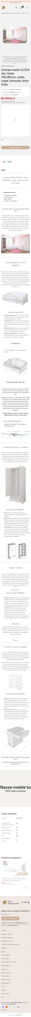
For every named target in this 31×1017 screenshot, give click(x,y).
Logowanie (4, 969)
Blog (2, 997)
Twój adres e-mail (5, 914)
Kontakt (3, 990)
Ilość (2, 139)
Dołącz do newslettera (10, 918)
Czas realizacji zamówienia (8, 962)
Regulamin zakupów (6, 934)
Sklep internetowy (15, 1015)
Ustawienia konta (6, 979)
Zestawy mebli (24, 13)
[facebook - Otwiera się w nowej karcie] (25, 902)
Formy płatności (5, 955)
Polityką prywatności (13, 925)
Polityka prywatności (7, 937)
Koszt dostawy (5, 958)
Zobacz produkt (21, 874)
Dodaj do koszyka (15, 147)
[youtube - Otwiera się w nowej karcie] (28, 902)
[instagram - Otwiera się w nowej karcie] (22, 902)
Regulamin (19, 922)
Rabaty (3, 951)
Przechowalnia (5, 976)
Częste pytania (5, 993)
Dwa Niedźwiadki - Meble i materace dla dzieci (10, 13)
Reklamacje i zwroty (6, 941)
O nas (2, 986)
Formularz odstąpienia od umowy (10, 944)
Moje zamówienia (6, 972)
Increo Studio (11, 1004)
